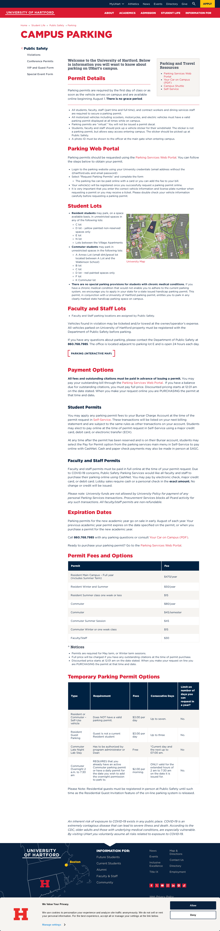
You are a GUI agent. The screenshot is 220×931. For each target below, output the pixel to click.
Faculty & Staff (107, 876)
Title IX (153, 871)
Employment (178, 871)
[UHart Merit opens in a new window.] (179, 885)
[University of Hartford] (29, 13)
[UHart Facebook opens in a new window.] (151, 885)
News (153, 850)
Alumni (101, 869)
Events (153, 856)
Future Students (108, 857)
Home (24, 25)
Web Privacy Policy (161, 896)
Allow (193, 905)
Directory (175, 865)
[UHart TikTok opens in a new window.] (184, 885)
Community (104, 882)
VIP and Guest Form (40, 67)
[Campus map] (157, 257)
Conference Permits (40, 61)
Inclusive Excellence (156, 864)
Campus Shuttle (174, 85)
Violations (33, 54)
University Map (135, 261)
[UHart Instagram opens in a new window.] (168, 885)
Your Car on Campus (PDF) (177, 81)
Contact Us (177, 859)
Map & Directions (176, 852)
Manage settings (51, 924)
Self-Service (171, 89)
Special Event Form (40, 74)
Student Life (38, 25)
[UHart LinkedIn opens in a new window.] (173, 885)
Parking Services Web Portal (177, 75)
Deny (193, 914)
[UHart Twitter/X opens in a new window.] (157, 885)
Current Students (108, 863)
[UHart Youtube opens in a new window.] (162, 885)
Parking (72, 25)
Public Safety (56, 25)
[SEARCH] (193, 3)
